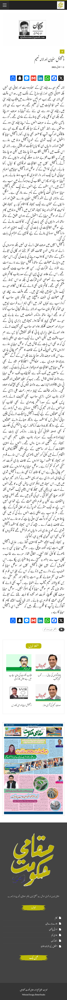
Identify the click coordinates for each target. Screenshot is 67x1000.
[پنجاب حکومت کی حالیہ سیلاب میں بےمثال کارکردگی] (18, 663)
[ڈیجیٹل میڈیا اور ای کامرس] (18, 693)
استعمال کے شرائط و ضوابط (49, 946)
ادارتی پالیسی (53, 929)
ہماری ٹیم (54, 935)
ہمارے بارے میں (51, 923)
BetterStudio (40, 995)
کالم (62, 51)
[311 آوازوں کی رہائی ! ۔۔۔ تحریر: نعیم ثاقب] (48, 663)
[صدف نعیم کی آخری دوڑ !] (48, 693)
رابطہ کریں (54, 941)
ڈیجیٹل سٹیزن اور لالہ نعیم (50, 629)
